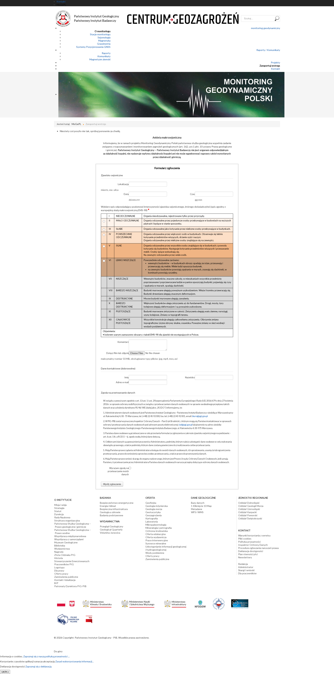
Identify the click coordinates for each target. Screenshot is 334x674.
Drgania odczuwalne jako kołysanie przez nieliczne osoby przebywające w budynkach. (187, 228)
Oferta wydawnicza (155, 537)
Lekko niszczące (126, 260)
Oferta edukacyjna (155, 534)
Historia (58, 558)
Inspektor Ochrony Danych (253, 544)
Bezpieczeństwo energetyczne (116, 502)
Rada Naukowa (62, 517)
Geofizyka (150, 502)
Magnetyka (104, 40)
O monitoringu (102, 31)
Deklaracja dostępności (250, 551)
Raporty (106, 53)
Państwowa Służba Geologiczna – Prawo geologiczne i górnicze (72, 525)
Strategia (59, 507)
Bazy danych (197, 502)
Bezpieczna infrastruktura (114, 509)
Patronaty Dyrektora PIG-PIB (70, 586)
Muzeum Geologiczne (66, 542)
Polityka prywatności (249, 541)
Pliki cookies (244, 538)
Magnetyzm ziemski (99, 59)
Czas (192, 194)
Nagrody (58, 551)
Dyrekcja (59, 514)
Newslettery (245, 557)
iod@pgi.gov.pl (185, 424)
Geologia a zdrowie (110, 512)
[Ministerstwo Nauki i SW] (138, 603)
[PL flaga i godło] (65, 600)
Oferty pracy (61, 573)
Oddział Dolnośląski (248, 502)
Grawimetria (103, 43)
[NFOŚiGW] (200, 601)
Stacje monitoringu (100, 34)
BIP (56, 583)
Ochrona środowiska (156, 530)
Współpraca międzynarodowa (70, 536)
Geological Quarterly (111, 529)
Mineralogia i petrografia (158, 527)
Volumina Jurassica (110, 532)
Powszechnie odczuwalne (124, 236)
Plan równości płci (248, 554)
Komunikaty (103, 56)
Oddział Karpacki (247, 512)
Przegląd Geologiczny (111, 526)
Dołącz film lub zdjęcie (117, 353)
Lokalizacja (123, 184)
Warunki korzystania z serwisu (254, 535)
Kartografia (151, 518)
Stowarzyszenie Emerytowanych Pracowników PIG (71, 563)
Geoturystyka (153, 512)
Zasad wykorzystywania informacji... (74, 661)
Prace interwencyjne (156, 540)
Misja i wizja (60, 504)
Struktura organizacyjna (67, 520)
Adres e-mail (122, 382)
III (110, 228)
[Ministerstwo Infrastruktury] (175, 602)
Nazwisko (190, 377)
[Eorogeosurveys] (239, 601)
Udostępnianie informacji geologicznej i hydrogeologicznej (165, 548)
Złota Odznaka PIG (64, 554)
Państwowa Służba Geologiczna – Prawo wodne (72, 531)
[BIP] (89, 616)
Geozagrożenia (153, 515)
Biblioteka (59, 545)
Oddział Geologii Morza (250, 505)
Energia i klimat (108, 505)
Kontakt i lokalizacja (64, 579)
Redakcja (243, 563)
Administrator (245, 567)
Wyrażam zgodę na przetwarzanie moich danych (118, 471)
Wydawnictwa (62, 548)
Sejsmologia (104, 37)
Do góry (58, 651)
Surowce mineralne (155, 543)
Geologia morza (153, 509)
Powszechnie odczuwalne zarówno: (185, 266)
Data (126, 194)
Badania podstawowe (111, 515)
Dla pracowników (247, 573)
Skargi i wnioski (246, 570)
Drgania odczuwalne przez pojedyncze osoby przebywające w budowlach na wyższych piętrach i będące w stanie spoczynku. (187, 222)
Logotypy (59, 567)
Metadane (196, 509)
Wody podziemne (154, 552)
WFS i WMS (197, 512)
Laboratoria (151, 521)
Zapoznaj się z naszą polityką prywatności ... (46, 656)
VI (110, 260)
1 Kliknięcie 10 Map (201, 505)
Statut (57, 511)
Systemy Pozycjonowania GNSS (93, 46)
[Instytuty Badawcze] (219, 603)
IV (110, 234)
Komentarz (123, 342)
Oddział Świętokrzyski (250, 518)
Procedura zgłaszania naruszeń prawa (258, 547)
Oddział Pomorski (247, 515)
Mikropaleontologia (155, 524)
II (109, 220)
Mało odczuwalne (127, 220)
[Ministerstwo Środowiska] (97, 602)
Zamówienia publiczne (66, 576)
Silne (119, 245)
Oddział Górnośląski (249, 509)
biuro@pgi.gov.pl (200, 416)
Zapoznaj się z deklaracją (38, 666)
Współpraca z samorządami (69, 539)
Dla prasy (59, 570)
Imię (126, 377)
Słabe (119, 228)
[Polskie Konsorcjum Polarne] (68, 618)
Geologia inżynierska (156, 505)
